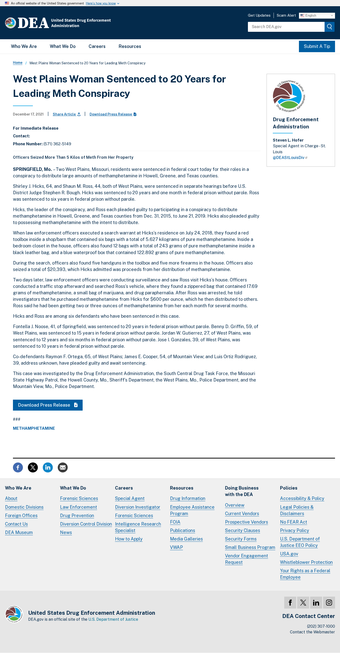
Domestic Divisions (24, 507)
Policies (288, 488)
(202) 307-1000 (321, 626)
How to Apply (129, 538)
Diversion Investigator (137, 507)
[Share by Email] (63, 467)
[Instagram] (329, 603)
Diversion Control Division (86, 524)
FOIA (175, 522)
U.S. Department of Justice (113, 619)
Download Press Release (111, 114)
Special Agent (130, 498)
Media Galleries (186, 538)
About (11, 498)
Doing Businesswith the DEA (242, 491)
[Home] (73, 22)
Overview (234, 505)
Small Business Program (250, 547)
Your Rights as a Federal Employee (305, 574)
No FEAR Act (293, 522)
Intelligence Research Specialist (138, 527)
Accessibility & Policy (302, 498)
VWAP (176, 547)
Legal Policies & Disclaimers (297, 510)
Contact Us (16, 524)
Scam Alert (286, 15)
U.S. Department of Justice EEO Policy (300, 542)
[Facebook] (290, 603)
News (66, 532)
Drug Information (187, 498)
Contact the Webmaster (312, 632)
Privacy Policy (294, 530)
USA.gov (289, 553)
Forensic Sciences (79, 498)
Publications (182, 530)
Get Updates (259, 15)
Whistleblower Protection (306, 562)
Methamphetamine (34, 428)
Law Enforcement (78, 507)
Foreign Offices (21, 515)
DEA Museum (19, 532)
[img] (330, 27)
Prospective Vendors (246, 522)
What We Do (63, 46)
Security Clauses (242, 530)
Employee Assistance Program (192, 510)
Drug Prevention (77, 515)
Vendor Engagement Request (246, 559)
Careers (97, 46)
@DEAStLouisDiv (288, 157)
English (310, 15)
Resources (129, 46)
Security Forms (241, 538)
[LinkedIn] (316, 603)
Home (17, 63)
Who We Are (24, 46)
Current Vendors (242, 513)
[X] (303, 603)
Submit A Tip (317, 46)
